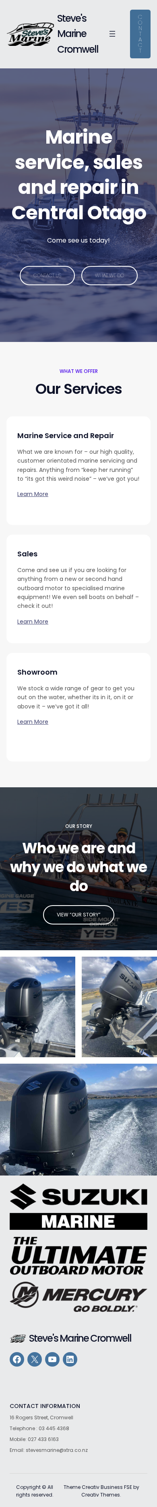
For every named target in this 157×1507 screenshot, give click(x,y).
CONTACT (140, 34)
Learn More (32, 494)
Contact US (47, 275)
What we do (109, 275)
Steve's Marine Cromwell (77, 34)
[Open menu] (112, 34)
